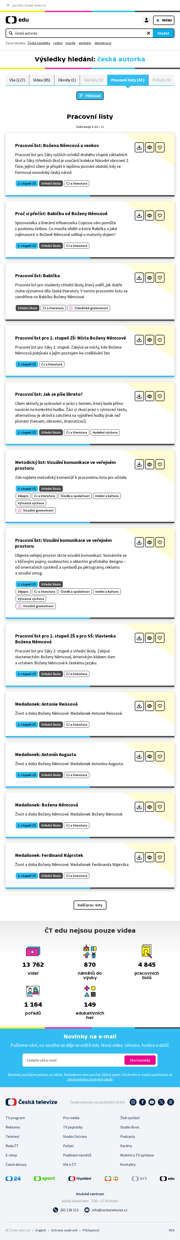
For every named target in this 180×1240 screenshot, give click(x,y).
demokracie (102, 43)
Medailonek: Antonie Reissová (46, 704)
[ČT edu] (17, 22)
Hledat (163, 33)
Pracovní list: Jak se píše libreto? (49, 394)
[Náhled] (149, 147)
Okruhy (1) (67, 80)
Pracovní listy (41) (128, 80)
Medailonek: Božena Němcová (46, 805)
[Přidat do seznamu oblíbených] (160, 147)
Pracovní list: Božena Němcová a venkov (57, 145)
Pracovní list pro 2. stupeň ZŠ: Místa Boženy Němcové (70, 338)
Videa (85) (41, 80)
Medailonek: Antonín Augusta (45, 754)
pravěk (70, 43)
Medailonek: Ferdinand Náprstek (49, 855)
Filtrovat (93, 95)
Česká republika (39, 43)
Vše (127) (17, 80)
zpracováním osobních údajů (89, 1079)
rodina (57, 43)
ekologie (85, 43)
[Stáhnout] (139, 147)
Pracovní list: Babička (37, 275)
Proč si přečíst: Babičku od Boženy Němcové (61, 213)
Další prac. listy (90, 905)
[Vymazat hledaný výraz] (148, 33)
